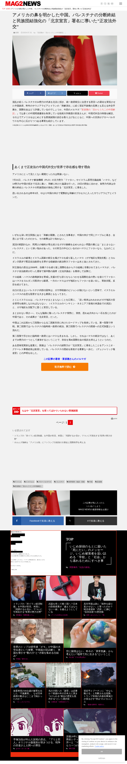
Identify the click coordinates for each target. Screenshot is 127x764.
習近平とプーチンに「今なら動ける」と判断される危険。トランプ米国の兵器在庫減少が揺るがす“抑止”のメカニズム (98, 696)
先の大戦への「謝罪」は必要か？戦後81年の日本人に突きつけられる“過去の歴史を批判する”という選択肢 (63, 695)
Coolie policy (99, 746)
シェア (31, 93)
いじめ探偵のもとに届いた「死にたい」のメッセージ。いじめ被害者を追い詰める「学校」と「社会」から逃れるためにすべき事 (88, 553)
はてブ (52, 93)
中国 (90, 482)
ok (102, 751)
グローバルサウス (44, 482)
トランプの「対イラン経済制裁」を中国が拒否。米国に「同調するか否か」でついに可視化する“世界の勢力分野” (27, 608)
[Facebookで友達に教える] (38, 517)
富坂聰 (99, 482)
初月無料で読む (63, 366)
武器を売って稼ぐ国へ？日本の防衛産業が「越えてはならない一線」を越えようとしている (63, 608)
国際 (17, 33)
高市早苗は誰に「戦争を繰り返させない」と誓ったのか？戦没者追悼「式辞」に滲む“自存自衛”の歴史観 (98, 608)
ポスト (78, 93)
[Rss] (108, 3)
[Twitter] (105, 3)
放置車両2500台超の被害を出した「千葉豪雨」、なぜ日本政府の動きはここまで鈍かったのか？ (27, 695)
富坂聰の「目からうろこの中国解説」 (28, 486)
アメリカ (18, 482)
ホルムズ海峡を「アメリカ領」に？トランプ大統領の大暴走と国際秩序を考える (50, 442)
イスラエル (30, 482)
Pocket (100, 93)
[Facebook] (101, 3)
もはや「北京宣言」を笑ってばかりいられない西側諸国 (50, 410)
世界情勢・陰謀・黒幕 (76, 482)
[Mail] (112, 3)
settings (101, 758)
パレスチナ (60, 482)
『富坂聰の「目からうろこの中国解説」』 (51, 33)
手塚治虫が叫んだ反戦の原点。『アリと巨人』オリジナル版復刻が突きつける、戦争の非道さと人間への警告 (36, 742)
